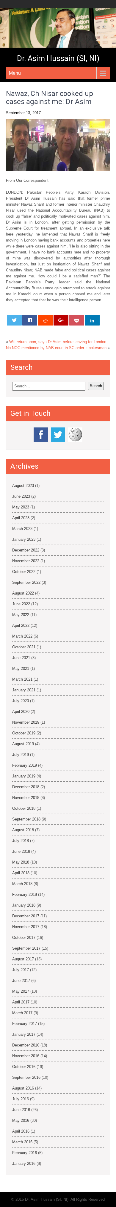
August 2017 (23, 959)
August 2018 (23, 830)
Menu (15, 73)
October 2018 (23, 808)
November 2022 (25, 561)
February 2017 (24, 1023)
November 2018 (25, 797)
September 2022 (26, 582)
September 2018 (26, 819)
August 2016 (23, 1088)
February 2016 (24, 1153)
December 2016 (25, 1045)
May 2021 (20, 668)
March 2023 (22, 528)
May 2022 (20, 614)
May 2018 (20, 862)
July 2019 (20, 754)
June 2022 (21, 604)
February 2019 (24, 765)
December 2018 (25, 787)
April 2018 (20, 873)
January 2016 (23, 1163)
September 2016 (26, 1077)
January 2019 (23, 776)
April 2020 (20, 711)
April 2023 (20, 518)
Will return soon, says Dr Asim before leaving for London (57, 342)
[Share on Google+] (61, 320)
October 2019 (23, 733)
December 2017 (25, 916)
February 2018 (24, 894)
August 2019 (23, 744)
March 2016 (22, 1142)
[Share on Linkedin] (92, 320)
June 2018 (21, 851)
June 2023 (21, 496)
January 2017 (23, 1034)
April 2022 (20, 625)
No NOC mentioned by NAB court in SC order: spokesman (56, 348)
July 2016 (20, 1099)
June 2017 (21, 980)
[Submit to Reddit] (45, 320)
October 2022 (23, 571)
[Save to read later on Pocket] (76, 320)
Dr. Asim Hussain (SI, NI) (58, 58)
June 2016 (21, 1109)
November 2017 (25, 927)
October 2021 (23, 647)
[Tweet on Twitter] (14, 320)
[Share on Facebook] (29, 320)
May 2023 (20, 507)
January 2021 (23, 690)
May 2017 (20, 991)
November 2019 (25, 722)
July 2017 (20, 970)
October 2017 (23, 937)
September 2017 (26, 948)
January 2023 (23, 539)
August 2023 (23, 485)
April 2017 (20, 1002)
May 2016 (20, 1120)
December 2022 (25, 550)
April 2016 (20, 1131)
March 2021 (22, 679)
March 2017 (22, 1013)
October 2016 (23, 1066)
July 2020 (20, 701)
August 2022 (23, 593)
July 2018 (20, 840)
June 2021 (21, 658)
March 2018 (22, 883)
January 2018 (23, 905)
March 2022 (22, 636)
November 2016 (25, 1056)
